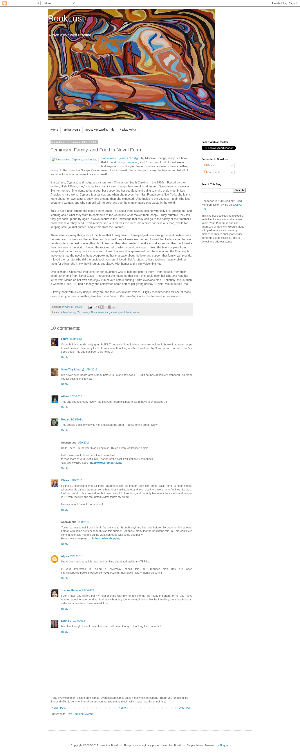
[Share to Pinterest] (114, 307)
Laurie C (66, 620)
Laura (64, 339)
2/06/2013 (88, 590)
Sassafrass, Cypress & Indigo (120, 158)
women (136, 312)
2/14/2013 (79, 620)
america (114, 312)
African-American (100, 312)
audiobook (125, 312)
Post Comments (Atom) (80, 714)
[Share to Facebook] (110, 307)
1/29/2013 (84, 442)
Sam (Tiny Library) (72, 369)
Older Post (185, 707)
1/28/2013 (76, 339)
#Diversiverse (71, 129)
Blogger (224, 745)
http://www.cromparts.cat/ (106, 462)
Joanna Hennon (71, 590)
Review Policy (128, 129)
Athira (65, 396)
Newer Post (58, 707)
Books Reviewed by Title (99, 129)
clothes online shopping (105, 538)
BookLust (66, 18)
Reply (64, 357)
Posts (210, 165)
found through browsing (123, 162)
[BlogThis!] (101, 307)
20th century (83, 312)
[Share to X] (105, 307)
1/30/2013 (84, 522)
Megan (65, 419)
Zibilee (65, 480)
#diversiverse (68, 312)
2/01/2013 (76, 556)
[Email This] (97, 307)
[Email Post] (90, 306)
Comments (213, 172)
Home (54, 129)
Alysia (65, 556)
